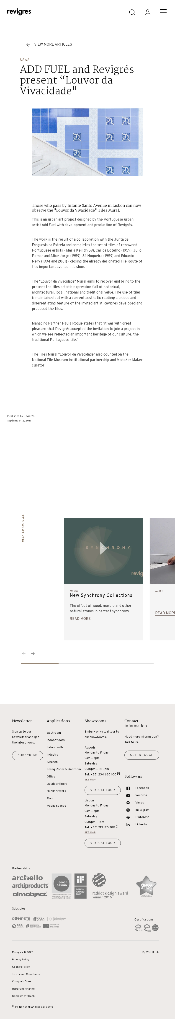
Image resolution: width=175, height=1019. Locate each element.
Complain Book (21, 981)
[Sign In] (147, 12)
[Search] (132, 12)
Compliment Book (23, 996)
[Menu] (163, 12)
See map (90, 780)
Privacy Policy (20, 960)
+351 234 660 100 (105, 774)
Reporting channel (23, 989)
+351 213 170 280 (104, 827)
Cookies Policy (21, 967)
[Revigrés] (19, 12)
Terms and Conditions (26, 974)
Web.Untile (152, 952)
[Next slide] (33, 653)
